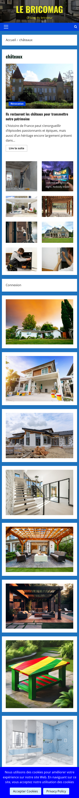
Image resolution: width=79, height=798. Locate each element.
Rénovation (17, 103)
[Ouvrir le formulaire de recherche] (75, 26)
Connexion (13, 285)
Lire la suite (18, 149)
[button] (6, 27)
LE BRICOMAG (39, 9)
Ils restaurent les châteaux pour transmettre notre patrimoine (39, 86)
